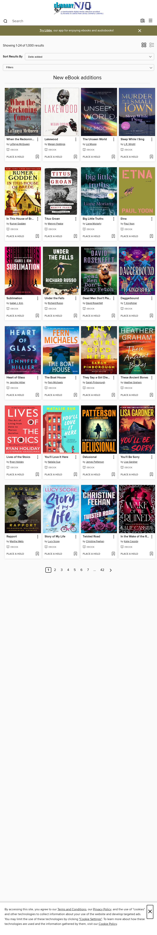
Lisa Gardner (130, 461)
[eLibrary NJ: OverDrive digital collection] (78, 8)
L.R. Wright (129, 144)
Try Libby (46, 31)
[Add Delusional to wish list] (113, 474)
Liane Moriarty (93, 223)
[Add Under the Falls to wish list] (75, 316)
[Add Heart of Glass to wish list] (37, 395)
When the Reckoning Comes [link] (21, 139)
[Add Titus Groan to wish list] (75, 236)
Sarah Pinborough (95, 382)
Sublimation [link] (14, 298)
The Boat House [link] (55, 377)
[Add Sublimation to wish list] (37, 316)
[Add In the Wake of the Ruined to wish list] (151, 554)
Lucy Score (54, 541)
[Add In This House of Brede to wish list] (37, 236)
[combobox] (70, 21)
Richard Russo (55, 303)
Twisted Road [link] (91, 536)
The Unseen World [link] (95, 139)
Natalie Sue (54, 461)
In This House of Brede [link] (21, 219)
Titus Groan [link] (52, 219)
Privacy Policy (102, 909)
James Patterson (95, 461)
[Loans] (142, 21)
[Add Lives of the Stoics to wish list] (37, 474)
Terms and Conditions (71, 909)
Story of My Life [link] (55, 536)
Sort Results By (13, 56)
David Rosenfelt (94, 303)
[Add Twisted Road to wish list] (113, 554)
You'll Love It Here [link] (56, 457)
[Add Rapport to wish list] (37, 554)
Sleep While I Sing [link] (132, 139)
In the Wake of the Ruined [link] (135, 536)
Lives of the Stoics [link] (18, 457)
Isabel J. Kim (16, 303)
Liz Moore (91, 144)
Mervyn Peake (55, 223)
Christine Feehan (95, 541)
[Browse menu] (150, 20)
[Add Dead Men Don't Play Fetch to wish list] (113, 316)
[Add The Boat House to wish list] (75, 395)
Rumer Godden (18, 223)
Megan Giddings (56, 144)
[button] (143, 46)
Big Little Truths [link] (93, 219)
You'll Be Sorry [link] (130, 457)
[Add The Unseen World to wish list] (113, 157)
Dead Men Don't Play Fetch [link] (97, 298)
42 (102, 570)
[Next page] (110, 570)
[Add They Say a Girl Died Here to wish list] (113, 395)
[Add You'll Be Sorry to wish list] (151, 474)
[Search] (5, 21)
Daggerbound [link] (130, 298)
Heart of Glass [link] (16, 377)
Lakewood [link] (51, 139)
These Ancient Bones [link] (134, 377)
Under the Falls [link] (54, 298)
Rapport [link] (12, 536)
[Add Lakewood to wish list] (75, 157)
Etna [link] (124, 219)
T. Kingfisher (130, 303)
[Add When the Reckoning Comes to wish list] (37, 157)
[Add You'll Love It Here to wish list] (75, 474)
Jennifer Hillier (17, 382)
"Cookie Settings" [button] (90, 919)
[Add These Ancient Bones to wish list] (151, 395)
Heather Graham (133, 382)
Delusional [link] (90, 457)
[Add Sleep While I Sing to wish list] (151, 157)
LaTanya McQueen (20, 144)
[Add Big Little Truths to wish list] (113, 236)
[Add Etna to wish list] (151, 236)
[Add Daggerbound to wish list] (151, 316)
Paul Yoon (129, 223)
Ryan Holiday (17, 461)
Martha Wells (17, 541)
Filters (9, 67)
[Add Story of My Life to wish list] (75, 554)
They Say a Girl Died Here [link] (97, 377)
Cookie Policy (108, 924)
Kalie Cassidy (131, 541)
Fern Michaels (55, 382)
